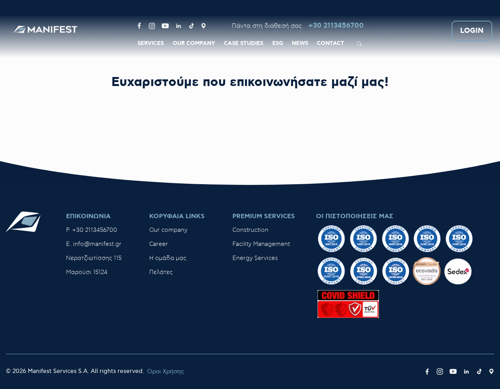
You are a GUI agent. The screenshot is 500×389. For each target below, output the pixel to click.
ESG (277, 43)
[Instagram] (151, 26)
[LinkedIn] (178, 26)
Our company (168, 230)
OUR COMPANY (194, 43)
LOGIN (472, 31)
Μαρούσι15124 (86, 272)
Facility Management (261, 244)
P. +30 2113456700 (91, 230)
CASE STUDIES (243, 43)
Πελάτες (161, 272)
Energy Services (255, 258)
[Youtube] (165, 26)
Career (158, 244)
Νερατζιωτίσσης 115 (93, 258)
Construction (250, 230)
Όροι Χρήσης (165, 371)
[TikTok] (191, 26)
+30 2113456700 (336, 26)
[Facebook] (139, 26)
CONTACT (330, 43)
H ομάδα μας (167, 258)
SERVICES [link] (151, 43)
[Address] (203, 26)
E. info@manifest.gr (93, 244)
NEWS (300, 43)
